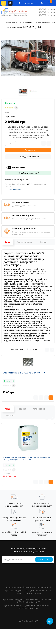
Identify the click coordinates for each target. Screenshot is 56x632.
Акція (7, 409)
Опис (7, 242)
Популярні (10, 415)
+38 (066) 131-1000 (46, 9)
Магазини (27, 3)
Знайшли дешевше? (29, 173)
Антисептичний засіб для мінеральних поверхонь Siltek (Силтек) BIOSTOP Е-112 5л (26, 458)
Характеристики (24, 242)
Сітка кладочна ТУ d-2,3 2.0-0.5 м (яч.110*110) (24, 372)
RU (42, 3)
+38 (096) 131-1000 (46, 12)
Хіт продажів (39, 409)
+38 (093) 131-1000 (46, 15)
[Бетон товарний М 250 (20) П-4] (28, 57)
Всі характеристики (13, 189)
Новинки (22, 409)
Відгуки (44, 241)
